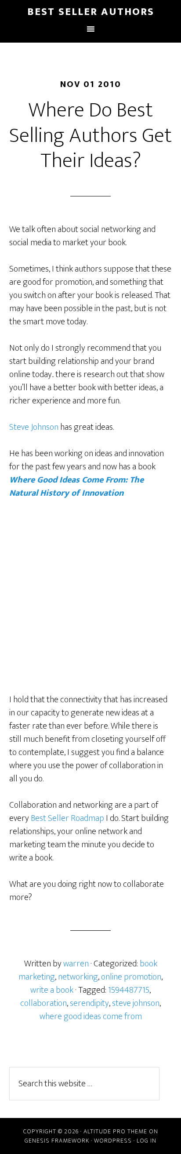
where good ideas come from (91, 1016)
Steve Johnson (33, 427)
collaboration (43, 1003)
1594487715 (128, 990)
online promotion (131, 976)
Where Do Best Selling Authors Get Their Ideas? (90, 135)
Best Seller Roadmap (67, 818)
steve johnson (135, 1003)
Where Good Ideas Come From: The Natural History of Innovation (76, 486)
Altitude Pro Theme (115, 1131)
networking (78, 976)
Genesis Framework (57, 1141)
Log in (146, 1141)
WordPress (113, 1141)
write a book (51, 990)
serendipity (89, 1003)
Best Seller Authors (90, 12)
